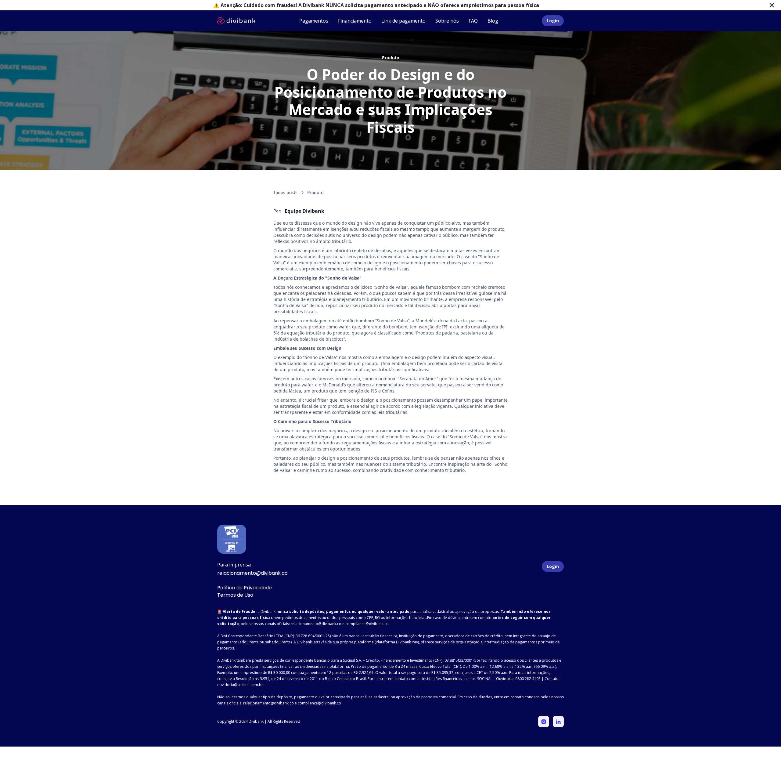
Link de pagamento (403, 20)
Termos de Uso (235, 595)
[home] (236, 20)
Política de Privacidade (244, 587)
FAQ (473, 20)
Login (553, 21)
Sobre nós (447, 20)
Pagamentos (313, 20)
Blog (493, 20)
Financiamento (355, 20)
